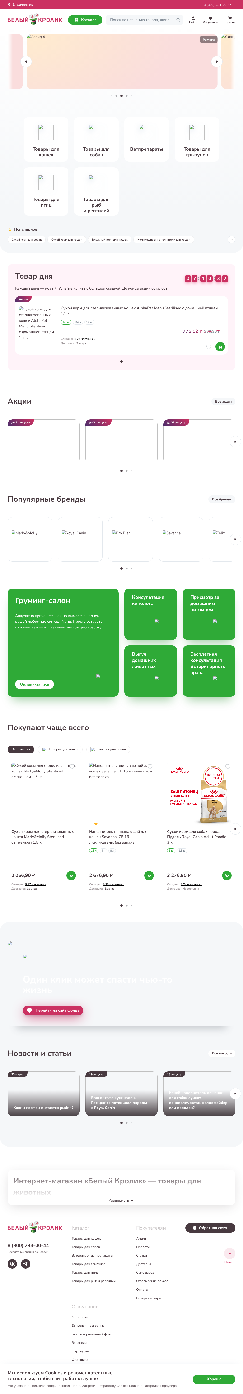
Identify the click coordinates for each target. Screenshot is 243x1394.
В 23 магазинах (84, 339)
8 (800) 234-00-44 (218, 5)
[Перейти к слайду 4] (121, 96)
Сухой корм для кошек (66, 239)
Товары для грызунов (89, 1264)
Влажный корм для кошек (109, 239)
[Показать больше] (231, 239)
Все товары (21, 749)
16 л (94, 851)
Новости (143, 1247)
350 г (78, 322)
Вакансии (79, 1342)
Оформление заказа (152, 1281)
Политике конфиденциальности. (55, 1386)
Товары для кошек (64, 749)
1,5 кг (66, 322)
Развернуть (118, 1200)
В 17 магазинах (35, 884)
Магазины (80, 1317)
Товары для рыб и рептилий (94, 1281)
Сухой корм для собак (27, 239)
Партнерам (80, 1351)
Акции (141, 1238)
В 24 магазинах (191, 884)
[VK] (12, 1264)
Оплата (142, 1289)
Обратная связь (213, 1228)
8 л (112, 851)
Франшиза (80, 1360)
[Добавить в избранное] (209, 347)
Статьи (141, 1255)
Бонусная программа (88, 1325)
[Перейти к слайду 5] (127, 96)
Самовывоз (145, 1272)
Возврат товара (148, 1298)
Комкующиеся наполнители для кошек (163, 239)
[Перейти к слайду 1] (121, 361)
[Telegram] (25, 1264)
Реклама (208, 39)
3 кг (171, 851)
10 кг (89, 322)
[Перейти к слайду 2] (111, 95)
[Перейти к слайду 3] (116, 96)
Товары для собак (111, 749)
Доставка (143, 1264)
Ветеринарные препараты (92, 1255)
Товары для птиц (85, 1272)
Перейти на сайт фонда (57, 1010)
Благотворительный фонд (92, 1334)
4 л (103, 851)
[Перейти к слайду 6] (131, 95)
